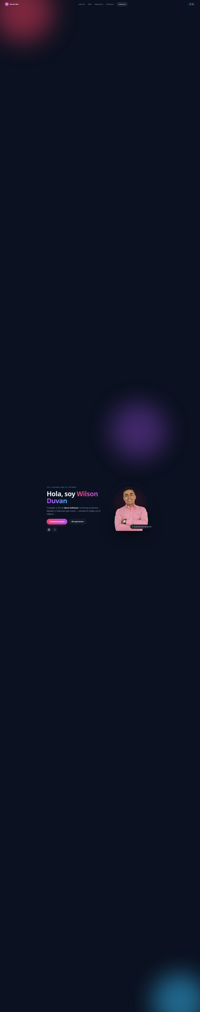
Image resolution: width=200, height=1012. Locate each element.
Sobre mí (81, 4)
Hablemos (122, 4)
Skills (90, 4)
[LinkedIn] (49, 529)
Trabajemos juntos (56, 521)
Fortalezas (110, 4)
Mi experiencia (77, 521)
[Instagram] (54, 529)
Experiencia (98, 4)
